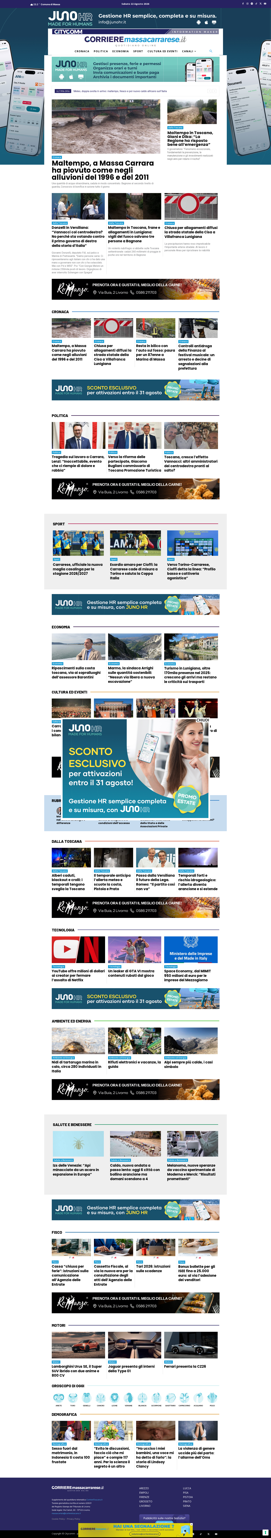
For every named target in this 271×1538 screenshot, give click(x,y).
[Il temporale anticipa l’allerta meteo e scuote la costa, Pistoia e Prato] (113, 857)
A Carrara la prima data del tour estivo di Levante (197, 731)
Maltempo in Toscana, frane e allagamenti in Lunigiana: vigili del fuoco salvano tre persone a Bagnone (134, 234)
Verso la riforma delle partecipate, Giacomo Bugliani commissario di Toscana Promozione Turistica (134, 463)
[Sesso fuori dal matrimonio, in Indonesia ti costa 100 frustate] (71, 1430)
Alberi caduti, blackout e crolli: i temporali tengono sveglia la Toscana (68, 882)
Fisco (55, 1261)
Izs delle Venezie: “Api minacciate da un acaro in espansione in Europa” (76, 1170)
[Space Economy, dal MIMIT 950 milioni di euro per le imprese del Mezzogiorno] (191, 949)
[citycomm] (135, 1536)
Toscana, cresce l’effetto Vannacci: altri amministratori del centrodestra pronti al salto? (191, 464)
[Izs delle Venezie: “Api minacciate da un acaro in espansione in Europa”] (78, 1143)
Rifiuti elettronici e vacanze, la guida (134, 1064)
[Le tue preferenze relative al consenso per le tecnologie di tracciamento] (265, 1532)
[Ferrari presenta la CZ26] (191, 1345)
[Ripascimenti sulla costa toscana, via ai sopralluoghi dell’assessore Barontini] (78, 646)
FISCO (57, 1232)
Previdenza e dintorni (159, 809)
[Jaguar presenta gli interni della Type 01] (134, 1345)
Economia (57, 663)
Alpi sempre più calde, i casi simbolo (188, 1064)
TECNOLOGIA (63, 930)
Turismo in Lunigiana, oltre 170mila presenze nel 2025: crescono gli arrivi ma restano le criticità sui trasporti (190, 675)
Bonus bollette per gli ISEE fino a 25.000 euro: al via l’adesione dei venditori (197, 1273)
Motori (56, 1361)
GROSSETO (145, 1501)
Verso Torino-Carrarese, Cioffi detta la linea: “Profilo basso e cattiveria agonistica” (191, 571)
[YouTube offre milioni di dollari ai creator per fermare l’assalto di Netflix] (78, 949)
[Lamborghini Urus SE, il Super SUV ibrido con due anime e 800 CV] (78, 1345)
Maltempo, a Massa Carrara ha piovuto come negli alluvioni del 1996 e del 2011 (103, 170)
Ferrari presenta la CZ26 (185, 1366)
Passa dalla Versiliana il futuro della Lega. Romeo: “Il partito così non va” (155, 882)
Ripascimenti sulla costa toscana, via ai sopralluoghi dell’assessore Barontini (76, 673)
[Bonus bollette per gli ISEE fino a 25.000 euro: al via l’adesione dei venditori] (198, 1249)
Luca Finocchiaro (199, 812)
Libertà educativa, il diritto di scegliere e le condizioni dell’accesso (114, 820)
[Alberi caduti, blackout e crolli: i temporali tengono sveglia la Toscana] (71, 857)
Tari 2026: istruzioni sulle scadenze (153, 1268)
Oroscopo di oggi (68, 1386)
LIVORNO (144, 1506)
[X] (260, 4)
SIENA (186, 1506)
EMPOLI (144, 1492)
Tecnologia (197, 809)
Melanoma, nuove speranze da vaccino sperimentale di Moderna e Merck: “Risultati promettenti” (191, 1172)
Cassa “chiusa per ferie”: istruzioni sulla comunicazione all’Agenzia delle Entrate (70, 1275)
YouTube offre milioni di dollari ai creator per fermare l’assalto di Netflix (78, 976)
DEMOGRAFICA (64, 1414)
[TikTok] (256, 4)
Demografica (59, 1443)
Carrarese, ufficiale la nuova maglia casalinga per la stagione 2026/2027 (78, 569)
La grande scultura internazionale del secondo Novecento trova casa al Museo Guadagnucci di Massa (112, 737)
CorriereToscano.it (94, 1499)
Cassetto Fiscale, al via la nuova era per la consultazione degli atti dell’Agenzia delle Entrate (113, 1275)
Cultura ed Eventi (61, 721)
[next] (214, 91)
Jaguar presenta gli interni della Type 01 (131, 1368)
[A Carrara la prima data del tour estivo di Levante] (198, 708)
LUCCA (187, 1488)
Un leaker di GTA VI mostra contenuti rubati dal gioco (131, 973)
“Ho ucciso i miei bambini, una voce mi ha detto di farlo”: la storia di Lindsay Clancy (155, 1457)
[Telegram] (252, 4)
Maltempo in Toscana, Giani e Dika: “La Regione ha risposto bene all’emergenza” (190, 138)
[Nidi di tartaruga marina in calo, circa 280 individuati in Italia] (78, 1041)
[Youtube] (265, 4)
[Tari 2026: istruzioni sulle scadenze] (155, 1248)
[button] (211, 51)
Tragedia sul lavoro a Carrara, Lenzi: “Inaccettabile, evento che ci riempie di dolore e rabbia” (78, 463)
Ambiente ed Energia (63, 1057)
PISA (185, 1492)
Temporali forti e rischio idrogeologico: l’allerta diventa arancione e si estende (198, 882)
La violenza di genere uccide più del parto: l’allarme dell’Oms (196, 1453)
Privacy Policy (73, 1519)
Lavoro (69, 809)
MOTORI (58, 1325)
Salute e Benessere (63, 1160)
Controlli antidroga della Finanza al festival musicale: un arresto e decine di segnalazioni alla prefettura (196, 357)
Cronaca (57, 157)
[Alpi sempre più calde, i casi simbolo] (191, 1041)
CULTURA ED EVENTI (69, 692)
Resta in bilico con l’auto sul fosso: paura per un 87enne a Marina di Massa (155, 352)
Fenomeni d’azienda (117, 809)
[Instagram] (247, 4)
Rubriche (60, 800)
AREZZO (144, 1488)
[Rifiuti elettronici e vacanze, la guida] (134, 1041)
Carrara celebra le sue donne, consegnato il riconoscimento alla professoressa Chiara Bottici (155, 735)
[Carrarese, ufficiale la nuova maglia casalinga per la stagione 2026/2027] (78, 543)
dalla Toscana (175, 127)
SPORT (59, 524)
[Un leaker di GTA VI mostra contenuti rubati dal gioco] (134, 949)
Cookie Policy (58, 1519)
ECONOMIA (61, 627)
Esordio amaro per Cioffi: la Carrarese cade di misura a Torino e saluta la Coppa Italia (134, 571)
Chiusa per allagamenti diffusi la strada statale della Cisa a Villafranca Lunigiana (191, 232)
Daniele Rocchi (73, 812)
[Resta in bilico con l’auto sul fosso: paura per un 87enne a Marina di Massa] (155, 328)
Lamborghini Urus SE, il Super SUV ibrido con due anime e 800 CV (77, 1371)
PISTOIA (188, 1497)
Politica (56, 452)
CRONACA (60, 311)
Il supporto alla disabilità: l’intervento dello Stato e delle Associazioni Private (155, 821)
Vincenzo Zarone (115, 812)
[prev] (209, 91)
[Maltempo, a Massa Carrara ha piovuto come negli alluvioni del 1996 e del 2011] (106, 126)
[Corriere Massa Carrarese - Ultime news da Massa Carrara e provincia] (135, 41)
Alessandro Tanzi (157, 812)
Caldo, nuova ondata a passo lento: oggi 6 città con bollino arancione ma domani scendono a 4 (135, 1172)
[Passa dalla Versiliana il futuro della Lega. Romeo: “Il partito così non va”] (155, 857)
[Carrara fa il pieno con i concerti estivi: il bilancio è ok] (71, 708)
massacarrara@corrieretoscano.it (66, 1513)
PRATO (187, 1501)
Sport (56, 559)
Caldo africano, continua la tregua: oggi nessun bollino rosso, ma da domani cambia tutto (123, 91)
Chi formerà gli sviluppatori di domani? (198, 818)
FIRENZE (144, 1497)
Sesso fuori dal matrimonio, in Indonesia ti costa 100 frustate (71, 1455)
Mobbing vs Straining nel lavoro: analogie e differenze (70, 820)
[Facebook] (243, 4)
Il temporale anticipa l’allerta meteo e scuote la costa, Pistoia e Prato (112, 882)
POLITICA (60, 415)
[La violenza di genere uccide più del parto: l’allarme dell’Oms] (198, 1431)
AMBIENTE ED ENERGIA (71, 1021)
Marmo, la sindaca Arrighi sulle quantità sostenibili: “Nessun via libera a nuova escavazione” (131, 675)
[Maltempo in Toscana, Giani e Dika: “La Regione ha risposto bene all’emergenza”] (192, 111)
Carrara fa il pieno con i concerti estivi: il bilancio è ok (71, 731)
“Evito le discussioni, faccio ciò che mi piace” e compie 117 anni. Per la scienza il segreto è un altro (112, 1457)
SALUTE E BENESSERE (72, 1124)
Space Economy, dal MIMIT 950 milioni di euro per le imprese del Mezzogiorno (187, 976)
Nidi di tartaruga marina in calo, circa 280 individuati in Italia (76, 1067)
